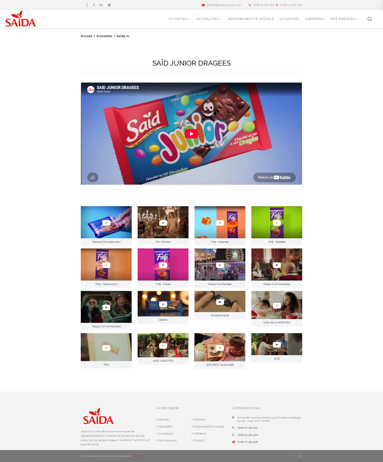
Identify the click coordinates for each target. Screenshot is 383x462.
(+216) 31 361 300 (247, 434)
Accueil (86, 36)
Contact (199, 440)
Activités (178, 19)
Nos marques (343, 19)
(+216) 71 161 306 (247, 441)
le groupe (290, 19)
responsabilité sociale (251, 19)
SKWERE (137, 456)
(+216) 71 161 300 (247, 427)
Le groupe (165, 433)
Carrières (315, 19)
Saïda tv (122, 36)
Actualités (208, 19)
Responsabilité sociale (208, 426)
